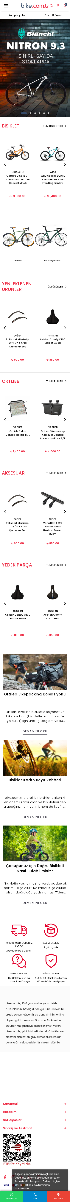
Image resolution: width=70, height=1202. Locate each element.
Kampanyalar (17, 15)
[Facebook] (5, 1177)
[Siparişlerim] (58, 5)
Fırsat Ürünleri (52, 15)
